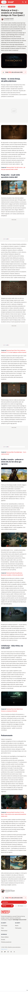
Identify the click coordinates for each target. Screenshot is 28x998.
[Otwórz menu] (25, 2)
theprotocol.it (4, 949)
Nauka (16, 925)
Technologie (4, 925)
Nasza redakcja (4, 937)
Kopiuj (21, 905)
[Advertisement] (14, 229)
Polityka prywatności (6, 942)
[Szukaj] (23, 2)
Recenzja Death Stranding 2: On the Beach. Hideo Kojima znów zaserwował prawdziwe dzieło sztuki (13, 814)
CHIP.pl (6, 947)
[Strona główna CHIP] (11, 2)
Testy (2, 928)
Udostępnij (5, 902)
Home (4, 6)
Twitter (4, 905)
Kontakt (3, 939)
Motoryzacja (4, 930)
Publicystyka (12, 6)
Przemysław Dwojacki (9, 18)
